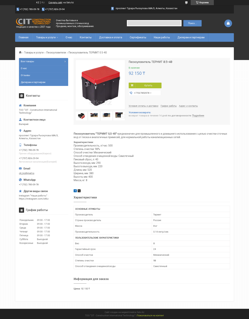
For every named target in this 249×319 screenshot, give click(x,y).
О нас (69, 37)
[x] (79, 191)
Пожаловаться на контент (150, 315)
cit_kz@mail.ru (26, 173)
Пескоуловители (56, 52)
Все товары (27, 61)
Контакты (86, 37)
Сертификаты (138, 37)
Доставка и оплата (110, 37)
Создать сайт (55, 2)
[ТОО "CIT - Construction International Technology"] (33, 23)
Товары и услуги (46, 37)
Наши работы (162, 37)
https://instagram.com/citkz (33, 198)
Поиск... (192, 23)
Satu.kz (140, 312)
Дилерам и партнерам (191, 37)
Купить (148, 85)
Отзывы (25, 75)
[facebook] (75, 191)
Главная (23, 37)
